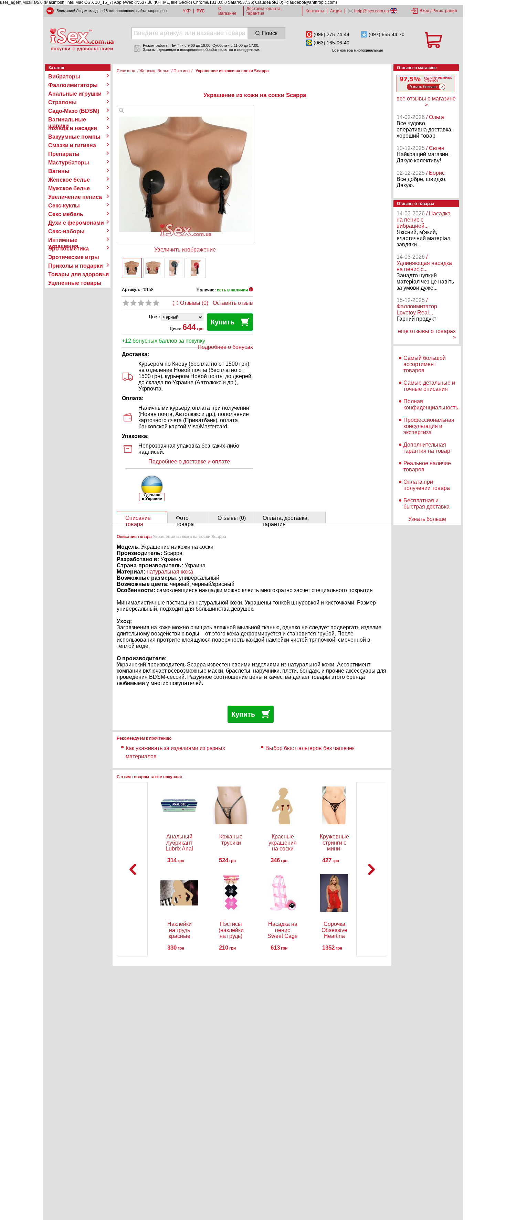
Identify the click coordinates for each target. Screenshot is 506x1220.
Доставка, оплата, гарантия (264, 11)
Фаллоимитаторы (73, 85)
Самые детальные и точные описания (429, 386)
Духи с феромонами (76, 223)
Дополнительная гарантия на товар (426, 448)
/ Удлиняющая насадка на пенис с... (424, 263)
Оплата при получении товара (426, 485)
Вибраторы (64, 76)
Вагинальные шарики (67, 120)
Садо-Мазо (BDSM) (73, 111)
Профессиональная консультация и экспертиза (428, 426)
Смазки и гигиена (72, 145)
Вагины (59, 171)
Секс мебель (65, 214)
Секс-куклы (64, 205)
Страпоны (62, 102)
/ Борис (435, 173)
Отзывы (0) (194, 303)
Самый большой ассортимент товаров (424, 364)
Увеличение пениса (75, 197)
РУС (201, 11)
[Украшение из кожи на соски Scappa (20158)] (121, 111)
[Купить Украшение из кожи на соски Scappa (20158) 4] (196, 268)
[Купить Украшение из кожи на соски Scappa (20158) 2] (153, 268)
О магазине (227, 11)
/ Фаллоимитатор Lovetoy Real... (417, 306)
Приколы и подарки (75, 266)
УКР (187, 11)
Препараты (64, 154)
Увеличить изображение (185, 250)
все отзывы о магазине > (426, 102)
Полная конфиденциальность (430, 404)
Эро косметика (68, 249)
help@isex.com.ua (371, 11)
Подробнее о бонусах (225, 347)
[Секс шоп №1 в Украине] (81, 39)
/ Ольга (435, 117)
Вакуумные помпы (74, 137)
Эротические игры (73, 257)
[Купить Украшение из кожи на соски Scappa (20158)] (132, 268)
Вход (424, 10)
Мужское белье (69, 188)
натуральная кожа (170, 572)
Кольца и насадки (72, 128)
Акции (336, 11)
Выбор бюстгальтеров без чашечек (310, 748)
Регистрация (444, 10)
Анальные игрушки (75, 94)
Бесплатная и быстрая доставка (426, 503)
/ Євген (435, 148)
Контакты (315, 11)
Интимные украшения (63, 240)
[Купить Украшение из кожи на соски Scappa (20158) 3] (175, 268)
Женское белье (69, 180)
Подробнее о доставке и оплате (189, 461)
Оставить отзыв (233, 303)
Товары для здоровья (78, 274)
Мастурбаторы (68, 162)
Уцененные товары (75, 283)
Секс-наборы (66, 231)
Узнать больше (427, 519)
